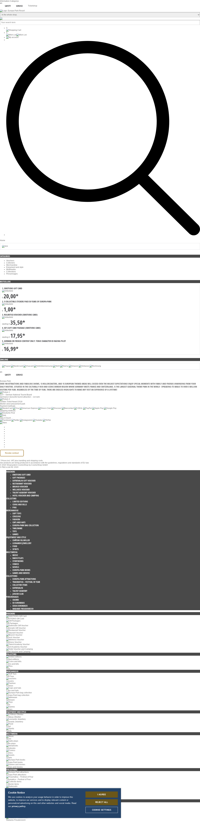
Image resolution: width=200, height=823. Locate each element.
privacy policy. (19, 806)
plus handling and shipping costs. (29, 460)
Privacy (9, 436)
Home (2, 240)
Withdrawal (11, 438)
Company (10, 429)
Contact (9, 442)
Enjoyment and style (14, 267)
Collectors (10, 263)
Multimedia (11, 269)
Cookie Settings (13, 427)
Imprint (9, 440)
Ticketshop (32, 6)
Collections (11, 272)
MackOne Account (14, 444)
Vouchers (10, 261)
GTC (8, 434)
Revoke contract (12, 453)
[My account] (12, 37)
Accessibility (11, 447)
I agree (101, 794)
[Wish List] (16, 35)
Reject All (101, 802)
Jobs (8, 431)
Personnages (12, 274)
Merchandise (11, 265)
